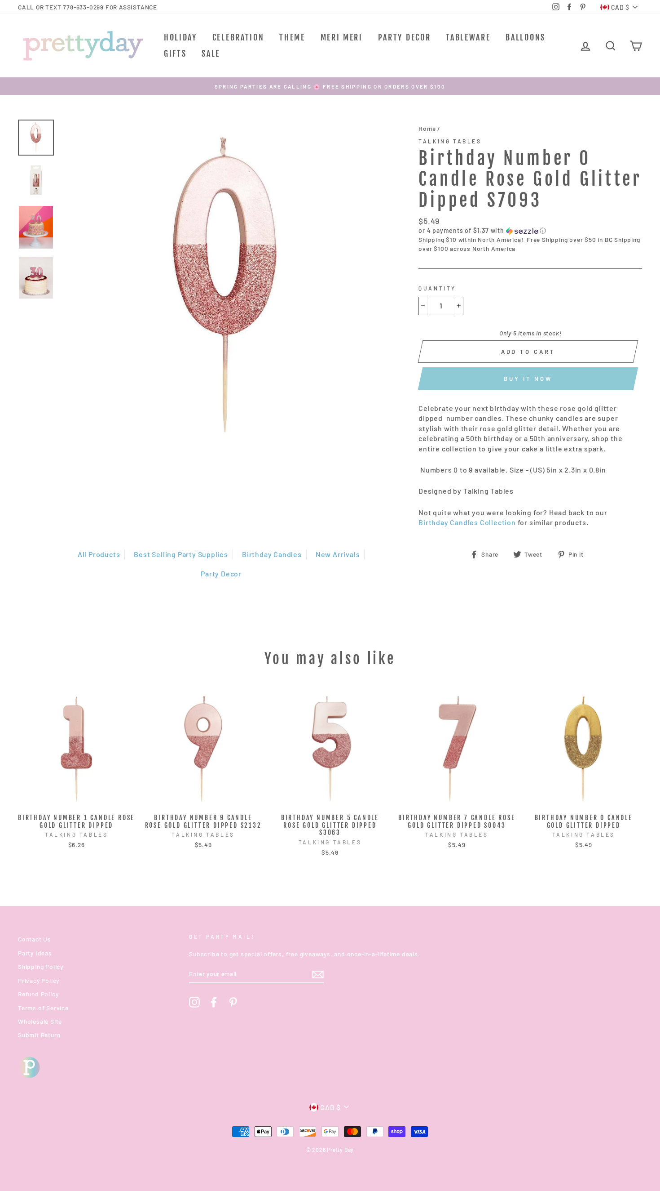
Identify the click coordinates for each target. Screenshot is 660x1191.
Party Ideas (35, 953)
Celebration (238, 37)
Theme (292, 37)
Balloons (526, 37)
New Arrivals (338, 554)
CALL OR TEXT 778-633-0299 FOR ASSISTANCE (87, 7)
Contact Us (34, 939)
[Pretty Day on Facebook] (213, 1002)
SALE (211, 53)
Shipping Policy (40, 966)
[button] (530, 231)
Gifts (175, 53)
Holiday (180, 37)
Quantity (437, 288)
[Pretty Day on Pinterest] (233, 1002)
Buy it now (528, 378)
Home (427, 128)
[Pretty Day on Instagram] (194, 1002)
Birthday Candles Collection (467, 522)
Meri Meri (342, 37)
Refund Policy (38, 994)
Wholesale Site (40, 1021)
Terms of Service (43, 1008)
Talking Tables (449, 141)
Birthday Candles (272, 554)
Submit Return (39, 1035)
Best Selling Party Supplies (181, 554)
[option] (330, 86)
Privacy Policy (38, 980)
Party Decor (404, 37)
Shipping (431, 239)
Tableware (468, 37)
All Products (99, 554)
